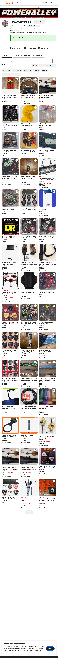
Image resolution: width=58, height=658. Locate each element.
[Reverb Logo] (9, 2)
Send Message (35, 25)
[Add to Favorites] (17, 79)
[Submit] (54, 61)
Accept (50, 648)
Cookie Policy (32, 650)
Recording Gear (46, 7)
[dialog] (29, 648)
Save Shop (40, 22)
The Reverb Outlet (7, 7)
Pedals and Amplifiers (23, 7)
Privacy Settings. (32, 652)
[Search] (40, 3)
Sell (46, 2)
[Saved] (51, 3)
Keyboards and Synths (35, 7)
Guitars (14, 7)
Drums (53, 7)
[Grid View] (34, 66)
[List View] (36, 66)
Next (28, 512)
